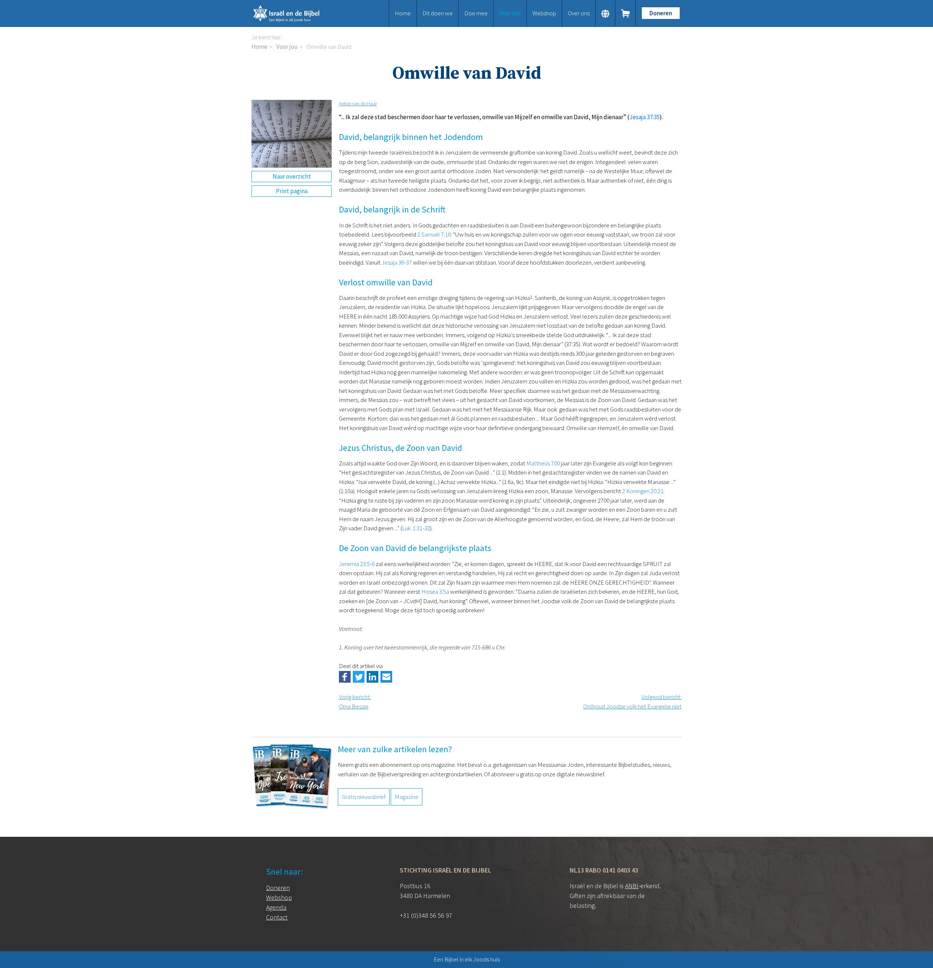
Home (403, 13)
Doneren (660, 13)
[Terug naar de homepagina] (295, 13)
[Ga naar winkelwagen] (626, 13)
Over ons (579, 13)
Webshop (544, 13)
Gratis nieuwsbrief (364, 797)
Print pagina (292, 191)
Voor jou (510, 13)
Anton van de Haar (358, 103)
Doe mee (476, 13)
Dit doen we (437, 13)
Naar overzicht (292, 176)
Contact (277, 917)
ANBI (632, 886)
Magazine (406, 797)
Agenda (276, 907)
